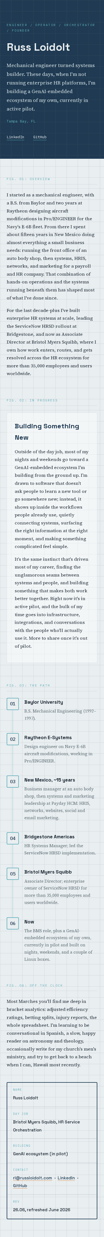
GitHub (40, 136)
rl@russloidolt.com (32, 1177)
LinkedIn (15, 136)
